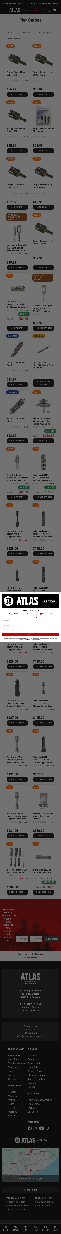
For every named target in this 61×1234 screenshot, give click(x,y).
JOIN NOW (31, 634)
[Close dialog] (59, 593)
